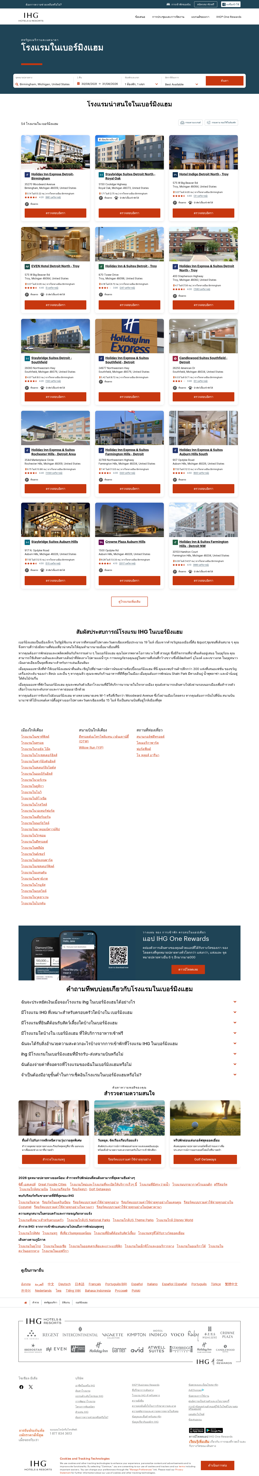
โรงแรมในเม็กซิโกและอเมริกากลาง (149, 1246)
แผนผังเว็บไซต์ (196, 1414)
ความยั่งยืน (138, 1400)
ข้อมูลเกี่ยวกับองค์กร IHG (145, 1421)
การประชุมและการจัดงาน (168, 17)
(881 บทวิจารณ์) (53, 197)
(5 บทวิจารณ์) (52, 287)
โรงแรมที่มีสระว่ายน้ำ (155, 1184)
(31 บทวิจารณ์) (201, 196)
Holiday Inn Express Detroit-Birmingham (52, 176)
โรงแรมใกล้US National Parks (88, 1220)
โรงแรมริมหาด (28, 1202)
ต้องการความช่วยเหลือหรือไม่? (44, 4)
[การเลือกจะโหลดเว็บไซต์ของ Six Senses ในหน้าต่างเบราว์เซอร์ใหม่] (31, 1333)
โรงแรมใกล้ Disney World (174, 1220)
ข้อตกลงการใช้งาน (199, 1396)
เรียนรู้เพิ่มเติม (199, 1441)
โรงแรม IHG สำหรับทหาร (146, 1395)
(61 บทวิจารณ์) (201, 381)
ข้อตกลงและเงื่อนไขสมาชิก (203, 1384)
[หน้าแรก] (25, 1302)
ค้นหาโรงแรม (82, 1390)
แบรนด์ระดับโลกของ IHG (89, 1396)
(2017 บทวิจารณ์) (127, 563)
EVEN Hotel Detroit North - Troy (55, 266)
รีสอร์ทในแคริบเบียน (56, 1202)
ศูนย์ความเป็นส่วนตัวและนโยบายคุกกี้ (209, 1401)
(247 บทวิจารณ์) (127, 287)
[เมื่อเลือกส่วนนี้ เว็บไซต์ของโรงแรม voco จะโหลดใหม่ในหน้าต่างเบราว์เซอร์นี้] (177, 1333)
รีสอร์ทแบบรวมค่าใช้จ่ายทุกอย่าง (96, 1202)
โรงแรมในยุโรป (29, 1246)
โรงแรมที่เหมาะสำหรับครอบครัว (40, 1220)
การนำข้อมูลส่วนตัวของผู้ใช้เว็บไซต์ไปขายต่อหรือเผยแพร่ (213, 1408)
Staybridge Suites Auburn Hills (54, 541)
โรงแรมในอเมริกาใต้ (191, 1246)
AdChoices (195, 1390)
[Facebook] (22, 1387)
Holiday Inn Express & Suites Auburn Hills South (201, 452)
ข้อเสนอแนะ (195, 1419)
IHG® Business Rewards (145, 1384)
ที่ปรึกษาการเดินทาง (143, 1390)
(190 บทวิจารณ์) (53, 381)
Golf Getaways (100, 1189)
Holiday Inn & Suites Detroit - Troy (131, 266)
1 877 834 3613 (61, 1433)
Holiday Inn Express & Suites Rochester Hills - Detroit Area (53, 452)
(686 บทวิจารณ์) (201, 564)
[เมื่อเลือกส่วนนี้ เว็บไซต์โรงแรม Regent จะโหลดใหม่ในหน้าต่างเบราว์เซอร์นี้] (50, 1333)
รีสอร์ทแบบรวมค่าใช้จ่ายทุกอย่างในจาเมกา (64, 1207)
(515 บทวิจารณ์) (52, 563)
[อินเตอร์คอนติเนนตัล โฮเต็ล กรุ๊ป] (31, 17)
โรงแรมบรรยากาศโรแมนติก (192, 1184)
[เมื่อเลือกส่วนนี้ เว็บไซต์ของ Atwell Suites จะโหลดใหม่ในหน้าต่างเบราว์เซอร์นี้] (156, 1348)
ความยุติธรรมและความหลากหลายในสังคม (155, 1411)
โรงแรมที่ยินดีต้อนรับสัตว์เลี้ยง (114, 1233)
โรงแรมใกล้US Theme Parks (133, 1220)
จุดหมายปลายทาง (24, 77)
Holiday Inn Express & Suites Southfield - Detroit (127, 360)
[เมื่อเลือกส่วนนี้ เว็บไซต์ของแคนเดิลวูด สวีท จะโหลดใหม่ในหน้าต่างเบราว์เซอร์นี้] (225, 1348)
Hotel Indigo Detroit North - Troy (204, 174)
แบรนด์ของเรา (200, 17)
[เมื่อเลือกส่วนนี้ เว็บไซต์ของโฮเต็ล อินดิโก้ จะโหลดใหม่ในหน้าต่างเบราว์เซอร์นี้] (158, 1333)
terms (182, 1466)
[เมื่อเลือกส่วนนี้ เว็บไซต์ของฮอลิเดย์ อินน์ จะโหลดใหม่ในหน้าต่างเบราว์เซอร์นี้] (99, 1348)
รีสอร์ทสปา (79, 1189)
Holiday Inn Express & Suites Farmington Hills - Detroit (127, 452)
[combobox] (45, 84)
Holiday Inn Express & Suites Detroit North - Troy (206, 268)
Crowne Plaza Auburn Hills (125, 541)
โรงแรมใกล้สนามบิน (33, 1189)
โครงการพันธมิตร (85, 1406)
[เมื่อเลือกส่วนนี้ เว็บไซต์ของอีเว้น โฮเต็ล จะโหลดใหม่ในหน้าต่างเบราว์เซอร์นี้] (56, 1348)
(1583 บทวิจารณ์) (202, 289)
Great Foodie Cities (52, 1184)
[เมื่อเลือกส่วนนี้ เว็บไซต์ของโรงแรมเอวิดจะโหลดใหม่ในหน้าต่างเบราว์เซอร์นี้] (137, 1348)
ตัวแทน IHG (81, 1412)
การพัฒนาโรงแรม (85, 1401)
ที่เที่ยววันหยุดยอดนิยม (75, 1233)
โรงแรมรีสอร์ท (60, 1189)
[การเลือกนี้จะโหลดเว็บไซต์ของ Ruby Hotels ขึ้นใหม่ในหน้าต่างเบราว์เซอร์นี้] (193, 1333)
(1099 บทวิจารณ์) (54, 473)
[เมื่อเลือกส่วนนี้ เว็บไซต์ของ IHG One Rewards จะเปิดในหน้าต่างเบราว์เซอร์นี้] (214, 1361)
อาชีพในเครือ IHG (85, 1385)
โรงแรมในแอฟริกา (55, 1251)
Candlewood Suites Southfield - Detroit (203, 360)
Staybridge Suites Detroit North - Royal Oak (130, 176)
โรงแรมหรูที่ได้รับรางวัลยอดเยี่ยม (161, 1233)
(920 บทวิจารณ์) (127, 473)
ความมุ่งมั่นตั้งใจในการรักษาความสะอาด (154, 1406)
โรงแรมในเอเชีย (54, 1246)
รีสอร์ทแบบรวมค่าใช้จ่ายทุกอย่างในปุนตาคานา (129, 1207)
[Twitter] (30, 1387)
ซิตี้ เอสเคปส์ (27, 1184)
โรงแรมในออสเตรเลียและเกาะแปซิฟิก (95, 1246)
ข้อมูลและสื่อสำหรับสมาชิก (146, 1416)
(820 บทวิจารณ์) (201, 473)
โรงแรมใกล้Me (29, 1233)
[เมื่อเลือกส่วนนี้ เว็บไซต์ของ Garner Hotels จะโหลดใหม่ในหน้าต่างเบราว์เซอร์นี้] (119, 1348)
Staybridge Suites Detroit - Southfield (51, 360)
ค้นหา (224, 80)
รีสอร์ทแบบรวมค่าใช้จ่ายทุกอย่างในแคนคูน (151, 1202)
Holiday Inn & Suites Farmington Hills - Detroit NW (203, 544)
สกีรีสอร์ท (220, 1184)
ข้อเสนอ (140, 17)
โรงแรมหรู (49, 1233)
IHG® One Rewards (228, 17)
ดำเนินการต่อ (217, 1465)
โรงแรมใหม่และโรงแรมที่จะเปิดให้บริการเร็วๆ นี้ (103, 1184)
